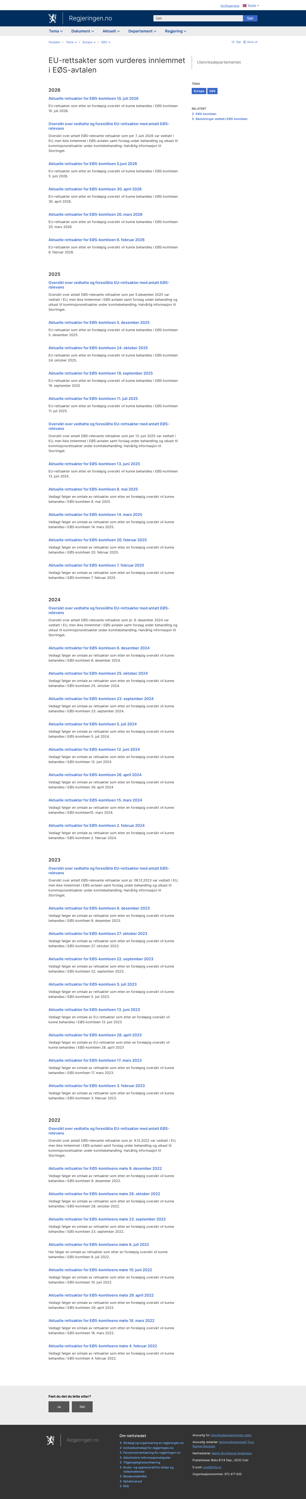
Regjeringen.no (90, 18)
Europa (199, 91)
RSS (126, 1486)
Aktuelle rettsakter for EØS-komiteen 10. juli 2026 (94, 98)
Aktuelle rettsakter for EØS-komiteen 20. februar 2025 (98, 540)
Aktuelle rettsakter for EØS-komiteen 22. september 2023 (101, 959)
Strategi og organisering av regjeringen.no (153, 1443)
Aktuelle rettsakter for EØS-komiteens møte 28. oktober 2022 (104, 1194)
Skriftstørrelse (229, 5)
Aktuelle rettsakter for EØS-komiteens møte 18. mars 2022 (101, 1320)
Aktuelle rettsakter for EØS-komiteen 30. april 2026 (95, 189)
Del (238, 42)
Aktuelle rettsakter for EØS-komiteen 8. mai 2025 (93, 489)
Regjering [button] (174, 31)
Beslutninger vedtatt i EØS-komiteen (222, 119)
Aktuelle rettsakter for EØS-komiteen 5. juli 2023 (93, 984)
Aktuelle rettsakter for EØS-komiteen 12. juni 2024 (94, 749)
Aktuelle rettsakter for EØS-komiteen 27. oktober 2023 (98, 933)
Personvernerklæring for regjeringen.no (151, 1452)
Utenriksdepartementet (219, 62)
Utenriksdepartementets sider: (231, 1435)
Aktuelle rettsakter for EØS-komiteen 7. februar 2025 (96, 565)
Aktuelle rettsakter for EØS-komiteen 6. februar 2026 (97, 240)
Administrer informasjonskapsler (147, 1457)
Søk (250, 18)
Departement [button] (140, 31)
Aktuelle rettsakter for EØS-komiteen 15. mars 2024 (95, 800)
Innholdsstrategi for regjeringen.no (148, 1448)
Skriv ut (252, 42)
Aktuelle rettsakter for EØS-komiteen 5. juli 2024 (93, 724)
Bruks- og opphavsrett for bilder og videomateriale (148, 1469)
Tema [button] (54, 31)
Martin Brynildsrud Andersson (232, 1453)
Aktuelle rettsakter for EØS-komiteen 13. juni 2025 (94, 464)
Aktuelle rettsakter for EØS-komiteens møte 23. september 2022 (107, 1219)
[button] (71, 42)
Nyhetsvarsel (132, 1481)
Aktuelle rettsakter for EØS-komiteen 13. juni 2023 (94, 1009)
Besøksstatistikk (135, 1476)
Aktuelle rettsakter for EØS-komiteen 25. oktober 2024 (98, 673)
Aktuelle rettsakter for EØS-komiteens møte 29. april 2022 (101, 1295)
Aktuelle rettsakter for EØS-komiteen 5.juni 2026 (93, 163)
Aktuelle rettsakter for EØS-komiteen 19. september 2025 (101, 373)
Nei (82, 1407)
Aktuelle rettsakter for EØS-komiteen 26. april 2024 (95, 775)
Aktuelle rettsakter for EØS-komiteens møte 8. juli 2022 (99, 1244)
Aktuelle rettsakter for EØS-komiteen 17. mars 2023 (95, 1060)
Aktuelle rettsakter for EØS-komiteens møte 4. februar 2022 (103, 1346)
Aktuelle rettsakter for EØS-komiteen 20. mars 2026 (96, 214)
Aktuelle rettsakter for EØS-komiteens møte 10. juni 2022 (100, 1270)
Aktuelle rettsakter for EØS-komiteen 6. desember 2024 (99, 648)
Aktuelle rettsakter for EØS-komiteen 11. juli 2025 (93, 398)
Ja (59, 1407)
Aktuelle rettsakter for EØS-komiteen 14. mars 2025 (95, 514)
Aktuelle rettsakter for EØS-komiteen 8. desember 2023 (99, 908)
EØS (212, 91)
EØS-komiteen (206, 114)
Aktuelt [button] (110, 31)
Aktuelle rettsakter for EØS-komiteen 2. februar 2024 (97, 825)
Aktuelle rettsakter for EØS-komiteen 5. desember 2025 (99, 322)
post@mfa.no (212, 1467)
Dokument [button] (81, 31)
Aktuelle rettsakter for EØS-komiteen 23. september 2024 (101, 698)
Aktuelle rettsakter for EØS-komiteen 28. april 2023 (95, 1035)
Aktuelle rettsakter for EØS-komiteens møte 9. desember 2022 (105, 1168)
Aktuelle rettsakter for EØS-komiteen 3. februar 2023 (97, 1086)
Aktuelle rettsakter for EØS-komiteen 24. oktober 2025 (98, 348)
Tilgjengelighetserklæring (141, 1462)
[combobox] (198, 18)
